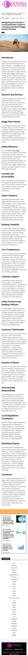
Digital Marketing (7, 515)
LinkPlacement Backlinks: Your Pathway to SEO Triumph (8, 548)
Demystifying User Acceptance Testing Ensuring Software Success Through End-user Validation (8, 534)
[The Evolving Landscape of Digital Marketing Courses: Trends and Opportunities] (20, 519)
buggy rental (15, 73)
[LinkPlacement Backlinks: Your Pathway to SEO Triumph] (20, 547)
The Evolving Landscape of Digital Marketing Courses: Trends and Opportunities (8, 521)
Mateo (7, 18)
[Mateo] (3, 18)
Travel (3, 13)
